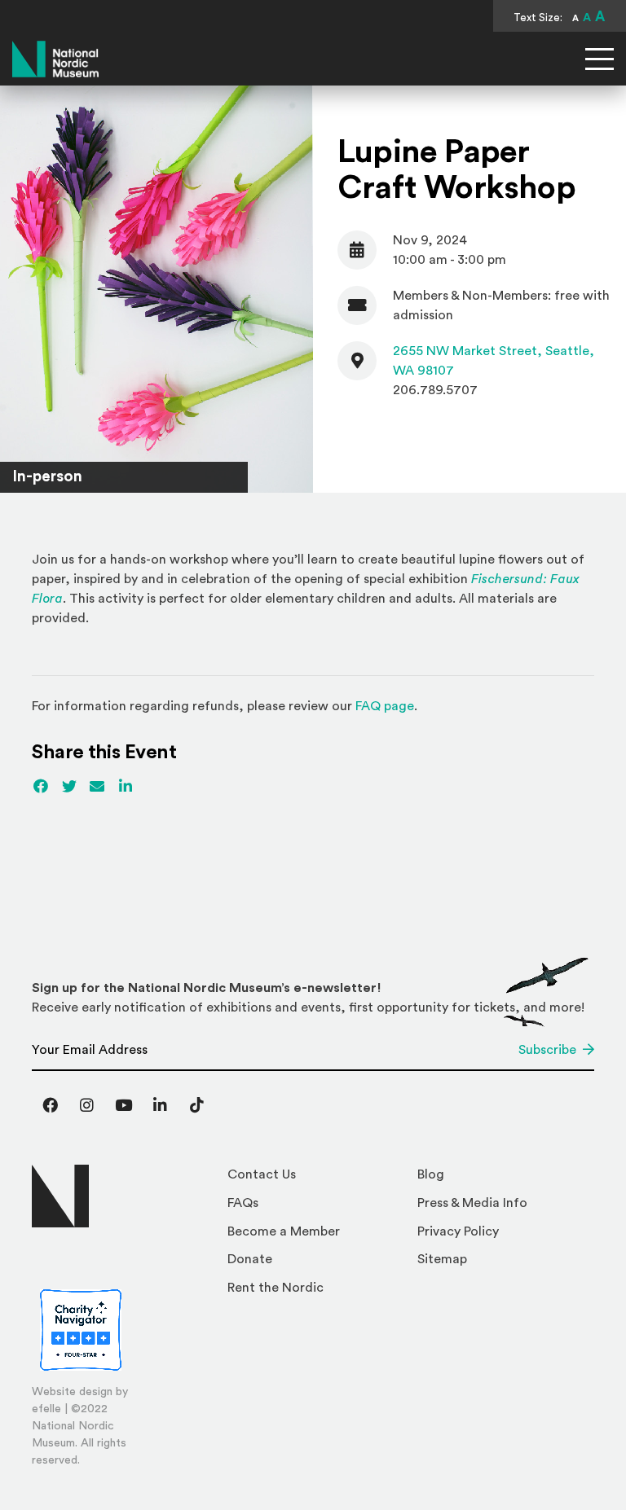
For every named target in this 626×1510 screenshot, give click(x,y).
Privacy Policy (458, 1231)
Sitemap (442, 1259)
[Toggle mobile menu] (599, 59)
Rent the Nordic (275, 1287)
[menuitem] (315, 1179)
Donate (249, 1259)
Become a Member (283, 1231)
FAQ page (384, 706)
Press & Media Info (472, 1202)
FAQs (242, 1202)
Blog (430, 1174)
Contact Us (261, 1174)
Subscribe (547, 1049)
